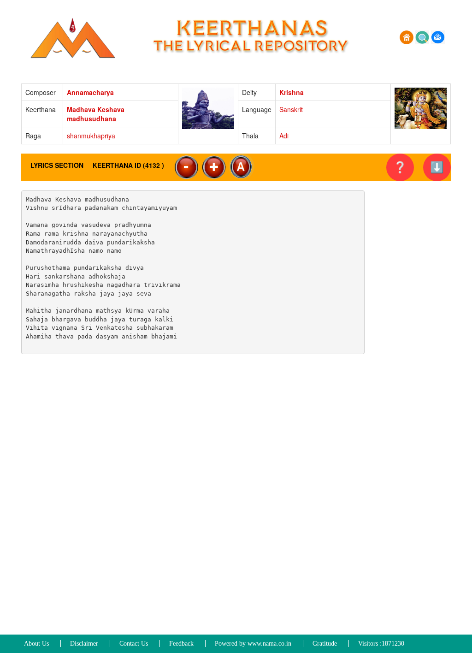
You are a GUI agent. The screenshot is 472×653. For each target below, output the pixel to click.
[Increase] (215, 167)
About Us (36, 643)
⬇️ (437, 167)
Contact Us (133, 643)
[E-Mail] (438, 36)
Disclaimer (84, 643)
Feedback (181, 643)
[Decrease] (187, 167)
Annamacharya (90, 92)
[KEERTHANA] (74, 36)
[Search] (423, 36)
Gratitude (325, 643)
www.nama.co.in (269, 643)
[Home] (407, 36)
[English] (241, 166)
